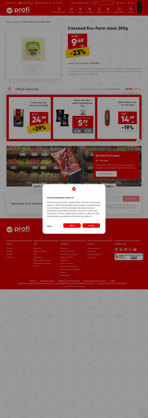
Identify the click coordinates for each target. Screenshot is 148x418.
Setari (49, 226)
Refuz (72, 225)
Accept (91, 225)
